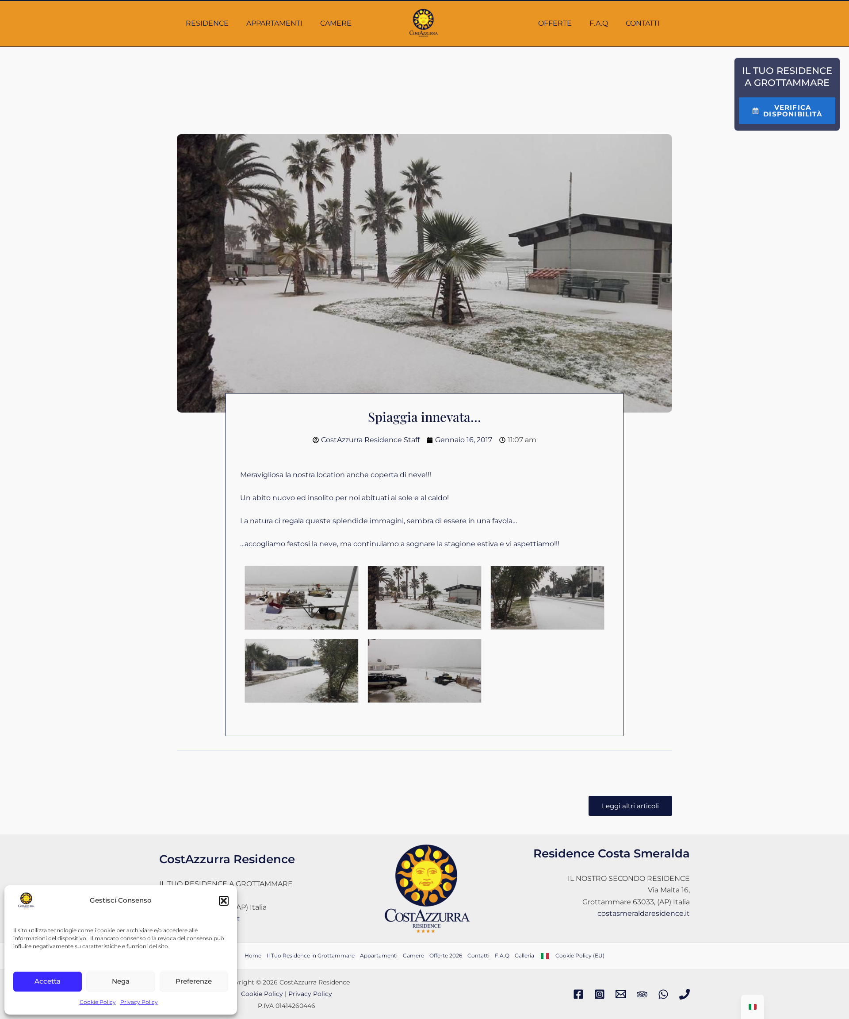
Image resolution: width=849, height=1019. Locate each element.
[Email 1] (621, 994)
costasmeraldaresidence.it (643, 913)
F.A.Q (598, 23)
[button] (223, 900)
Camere (336, 23)
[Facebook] (578, 994)
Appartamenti (274, 23)
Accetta (47, 981)
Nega (121, 981)
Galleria (524, 955)
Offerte (555, 23)
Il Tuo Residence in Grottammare (311, 955)
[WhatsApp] (663, 994)
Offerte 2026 (445, 955)
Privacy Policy (139, 1002)
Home (253, 955)
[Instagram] (599, 994)
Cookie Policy (98, 1002)
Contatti (643, 23)
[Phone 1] (684, 994)
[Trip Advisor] (642, 994)
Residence (207, 23)
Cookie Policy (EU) (579, 955)
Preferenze (194, 981)
